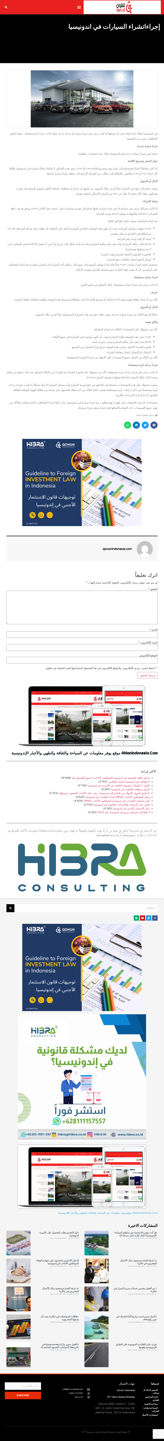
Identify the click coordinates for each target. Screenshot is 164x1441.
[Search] (10, 908)
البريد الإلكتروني (148, 642)
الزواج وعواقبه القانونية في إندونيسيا (130, 789)
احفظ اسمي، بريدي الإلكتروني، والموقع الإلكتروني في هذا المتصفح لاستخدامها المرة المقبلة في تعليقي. (100, 668)
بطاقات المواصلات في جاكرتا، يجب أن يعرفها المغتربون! (60, 1318)
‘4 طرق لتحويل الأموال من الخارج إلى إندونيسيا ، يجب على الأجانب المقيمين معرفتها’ (104, 793)
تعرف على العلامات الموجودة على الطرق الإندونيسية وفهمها (136, 1346)
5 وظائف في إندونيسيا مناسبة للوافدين (129, 781)
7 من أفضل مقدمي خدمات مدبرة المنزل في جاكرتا (135, 1290)
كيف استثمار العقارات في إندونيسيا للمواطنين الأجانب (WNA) (117, 800)
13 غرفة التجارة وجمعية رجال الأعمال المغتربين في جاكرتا (138, 1262)
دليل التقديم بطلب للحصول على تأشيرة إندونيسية (59, 1234)
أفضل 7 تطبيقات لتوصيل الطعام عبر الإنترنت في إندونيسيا (118, 785)
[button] (79, 7)
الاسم (154, 629)
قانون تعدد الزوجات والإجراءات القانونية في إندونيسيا (122, 804)
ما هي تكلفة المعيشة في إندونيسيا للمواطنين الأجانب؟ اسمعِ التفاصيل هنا (111, 777)
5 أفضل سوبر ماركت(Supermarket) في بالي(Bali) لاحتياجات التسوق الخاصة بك (60, 1346)
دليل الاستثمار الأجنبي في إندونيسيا (131, 808)
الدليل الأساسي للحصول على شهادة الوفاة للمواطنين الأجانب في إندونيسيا (57, 1262)
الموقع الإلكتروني (148, 655)
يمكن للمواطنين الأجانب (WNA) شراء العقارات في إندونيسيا (117, 796)
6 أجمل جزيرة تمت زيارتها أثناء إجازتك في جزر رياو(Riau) (136, 1318)
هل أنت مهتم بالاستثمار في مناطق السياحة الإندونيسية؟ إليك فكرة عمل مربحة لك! (136, 1234)
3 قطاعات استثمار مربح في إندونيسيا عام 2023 (124, 812)
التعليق (153, 589)
